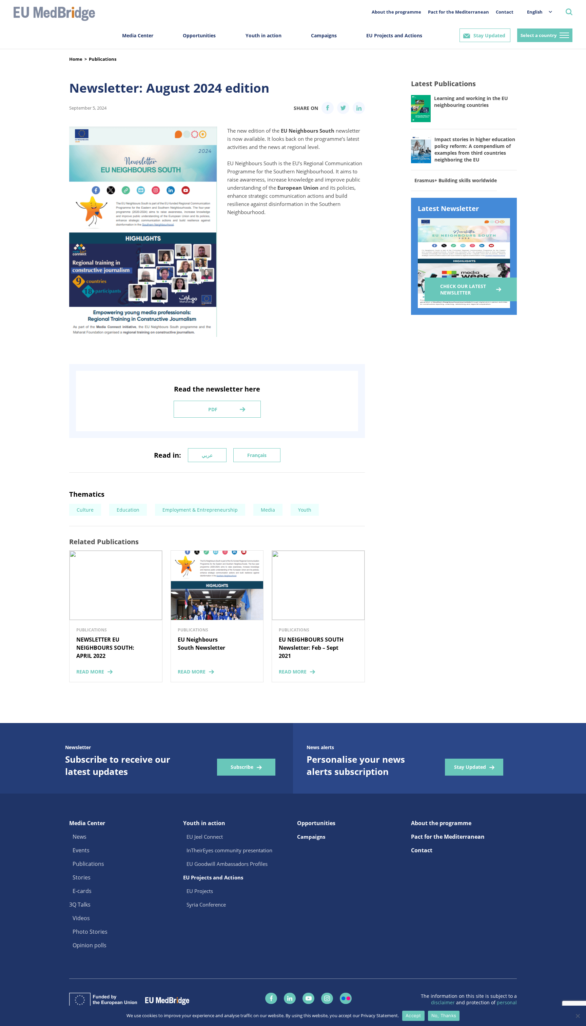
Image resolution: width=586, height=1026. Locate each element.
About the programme (396, 12)
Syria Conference (206, 904)
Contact (504, 12)
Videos (81, 918)
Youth (304, 510)
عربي (207, 455)
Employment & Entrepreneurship (200, 510)
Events (81, 850)
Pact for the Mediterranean (458, 12)
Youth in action (263, 35)
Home (75, 59)
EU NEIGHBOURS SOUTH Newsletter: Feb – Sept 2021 (311, 648)
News (79, 836)
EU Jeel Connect (205, 836)
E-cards (82, 891)
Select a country (538, 35)
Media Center (137, 35)
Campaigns (324, 35)
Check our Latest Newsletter (463, 289)
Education (128, 510)
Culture (85, 510)
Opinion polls (89, 945)
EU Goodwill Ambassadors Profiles (227, 863)
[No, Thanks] (577, 1015)
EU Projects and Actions (394, 35)
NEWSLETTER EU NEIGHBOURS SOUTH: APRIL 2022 (105, 648)
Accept (413, 1015)
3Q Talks (80, 904)
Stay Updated (489, 35)
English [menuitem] (535, 12)
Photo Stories (90, 931)
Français (257, 455)
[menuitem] (536, 12)
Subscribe (242, 767)
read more (90, 671)
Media (268, 510)
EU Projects (200, 891)
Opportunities (199, 35)
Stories (82, 877)
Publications (102, 59)
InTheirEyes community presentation (229, 850)
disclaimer (443, 1002)
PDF (212, 409)
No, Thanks (443, 1015)
